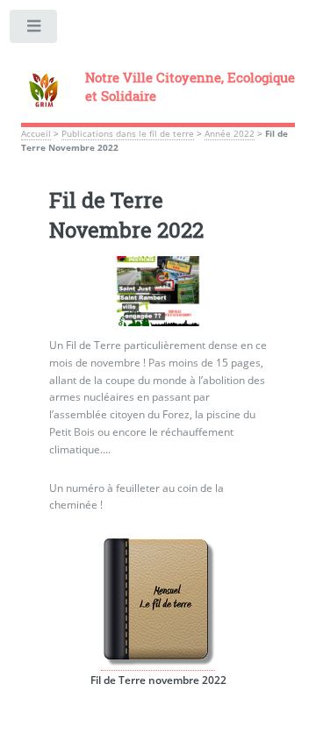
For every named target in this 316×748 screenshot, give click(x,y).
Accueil (36, 133)
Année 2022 (230, 133)
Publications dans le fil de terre (127, 133)
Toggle (34, 30)
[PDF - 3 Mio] (158, 663)
